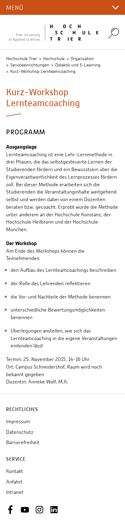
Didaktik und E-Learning (77, 64)
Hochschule (54, 58)
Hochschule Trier (21, 58)
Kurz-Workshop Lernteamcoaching (43, 71)
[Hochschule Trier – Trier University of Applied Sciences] (53, 32)
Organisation (82, 58)
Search (113, 33)
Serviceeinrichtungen (29, 64)
